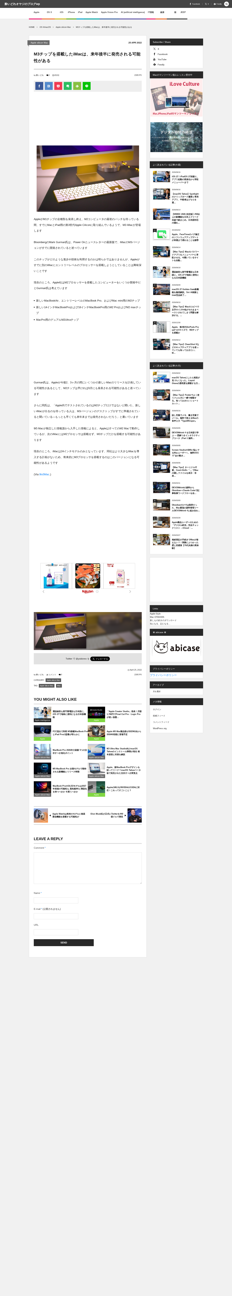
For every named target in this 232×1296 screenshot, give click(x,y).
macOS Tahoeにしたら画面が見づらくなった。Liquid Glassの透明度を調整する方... (186, 380)
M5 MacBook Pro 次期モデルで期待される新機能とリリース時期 (69, 770)
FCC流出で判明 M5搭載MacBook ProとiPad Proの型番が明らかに (70, 733)
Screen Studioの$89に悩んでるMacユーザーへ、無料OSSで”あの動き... (185, 453)
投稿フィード (159, 716)
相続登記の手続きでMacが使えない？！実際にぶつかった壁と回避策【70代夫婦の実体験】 (185, 544)
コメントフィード (161, 722)
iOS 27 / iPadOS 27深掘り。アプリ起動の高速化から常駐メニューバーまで (185, 179)
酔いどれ (40, 75)
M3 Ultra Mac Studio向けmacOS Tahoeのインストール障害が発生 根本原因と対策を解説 (123, 751)
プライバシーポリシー (163, 675)
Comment (39, 848)
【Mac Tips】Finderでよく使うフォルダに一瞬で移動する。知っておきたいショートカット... (185, 399)
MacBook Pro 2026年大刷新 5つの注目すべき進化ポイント (70, 751)
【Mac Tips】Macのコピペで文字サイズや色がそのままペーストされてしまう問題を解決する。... (185, 311)
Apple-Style (155, 614)
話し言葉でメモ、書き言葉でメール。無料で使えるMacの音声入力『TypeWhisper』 (185, 418)
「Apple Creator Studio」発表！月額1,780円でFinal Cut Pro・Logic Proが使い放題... (124, 714)
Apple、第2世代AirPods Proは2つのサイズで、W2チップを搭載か (185, 330)
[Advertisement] (88, 120)
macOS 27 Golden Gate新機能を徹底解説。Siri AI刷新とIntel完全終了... (185, 292)
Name (37, 893)
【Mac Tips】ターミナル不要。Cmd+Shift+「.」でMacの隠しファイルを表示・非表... (185, 471)
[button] (226, 4)
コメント (52, 675)
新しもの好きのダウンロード (163, 620)
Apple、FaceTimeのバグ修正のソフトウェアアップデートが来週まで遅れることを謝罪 (185, 237)
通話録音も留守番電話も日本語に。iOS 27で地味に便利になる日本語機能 (69, 714)
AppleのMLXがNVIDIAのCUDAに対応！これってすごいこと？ (123, 788)
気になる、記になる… (160, 623)
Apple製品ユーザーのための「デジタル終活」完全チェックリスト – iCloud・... (185, 525)
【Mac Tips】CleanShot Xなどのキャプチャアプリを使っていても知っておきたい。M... (185, 348)
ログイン (157, 709)
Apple (96, 720)
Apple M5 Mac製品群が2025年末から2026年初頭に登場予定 (124, 733)
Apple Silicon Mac (46, 686)
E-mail (37, 909)
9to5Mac (44, 474)
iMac (59, 686)
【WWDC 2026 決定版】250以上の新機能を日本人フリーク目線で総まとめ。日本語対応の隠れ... (186, 218)
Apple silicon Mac (39, 42)
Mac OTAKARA (157, 617)
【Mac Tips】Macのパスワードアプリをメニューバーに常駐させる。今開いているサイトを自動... (185, 256)
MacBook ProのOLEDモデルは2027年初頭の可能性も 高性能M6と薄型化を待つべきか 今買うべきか (70, 789)
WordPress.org (160, 728)
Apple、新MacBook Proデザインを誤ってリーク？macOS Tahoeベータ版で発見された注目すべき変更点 (124, 770)
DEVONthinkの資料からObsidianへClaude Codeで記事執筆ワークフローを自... (185, 490)
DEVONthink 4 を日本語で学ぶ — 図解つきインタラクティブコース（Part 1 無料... (186, 435)
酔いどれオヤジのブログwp (22, 4)
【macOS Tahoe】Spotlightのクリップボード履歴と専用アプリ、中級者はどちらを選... (185, 198)
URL (36, 925)
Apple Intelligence (42, 720)
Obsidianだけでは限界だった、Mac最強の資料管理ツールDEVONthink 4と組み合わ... (186, 508)
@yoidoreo (81, 659)
